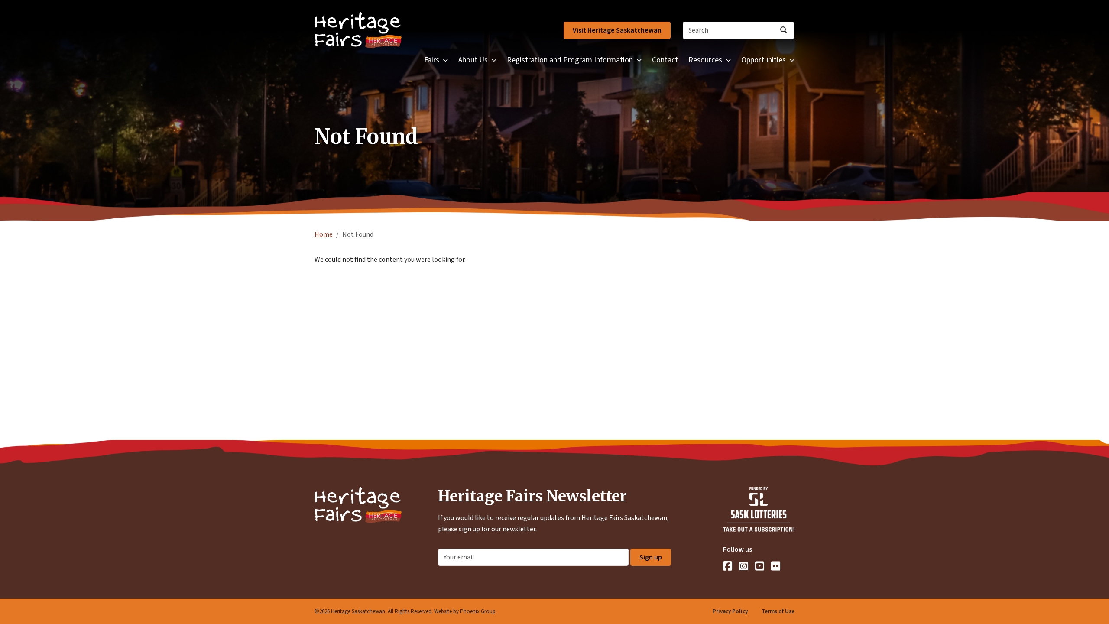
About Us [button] (473, 60)
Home (324, 234)
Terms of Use (778, 611)
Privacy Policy (730, 611)
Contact (665, 60)
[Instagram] (743, 566)
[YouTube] (759, 566)
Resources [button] (705, 60)
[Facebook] (727, 566)
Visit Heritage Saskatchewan (617, 30)
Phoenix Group (478, 611)
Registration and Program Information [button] (570, 60)
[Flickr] (775, 566)
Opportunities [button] (763, 60)
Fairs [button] (431, 60)
